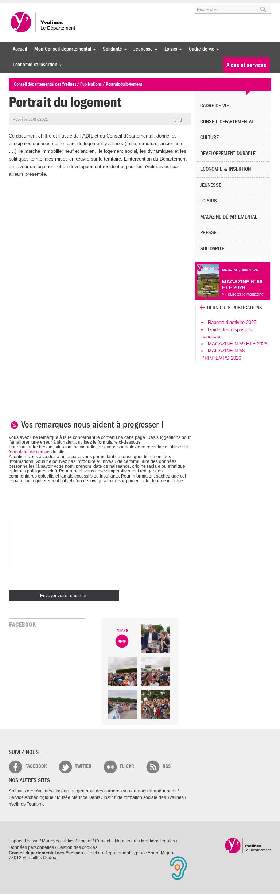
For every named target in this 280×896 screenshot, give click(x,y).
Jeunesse (141, 49)
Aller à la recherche (94, 6)
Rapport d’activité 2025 (232, 322)
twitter (83, 766)
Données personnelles (31, 847)
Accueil (20, 49)
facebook (36, 766)
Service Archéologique (31, 797)
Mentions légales (158, 840)
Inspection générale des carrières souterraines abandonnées (115, 790)
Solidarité (110, 49)
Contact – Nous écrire (116, 840)
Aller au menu (19, 6)
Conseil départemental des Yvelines (43, 22)
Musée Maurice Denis (78, 797)
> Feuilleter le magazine (243, 294)
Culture (209, 137)
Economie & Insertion (225, 169)
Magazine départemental (228, 217)
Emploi (85, 840)
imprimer (178, 120)
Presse (208, 232)
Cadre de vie (199, 49)
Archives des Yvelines (30, 790)
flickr (127, 766)
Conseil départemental (227, 121)
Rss (167, 766)
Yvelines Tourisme (27, 804)
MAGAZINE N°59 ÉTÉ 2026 (237, 344)
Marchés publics (58, 840)
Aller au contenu (54, 6)
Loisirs (169, 49)
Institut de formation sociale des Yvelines (144, 797)
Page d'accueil (248, 845)
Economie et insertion (33, 64)
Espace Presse (24, 840)
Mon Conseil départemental (61, 49)
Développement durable (228, 153)
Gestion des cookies (77, 847)
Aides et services (246, 65)
